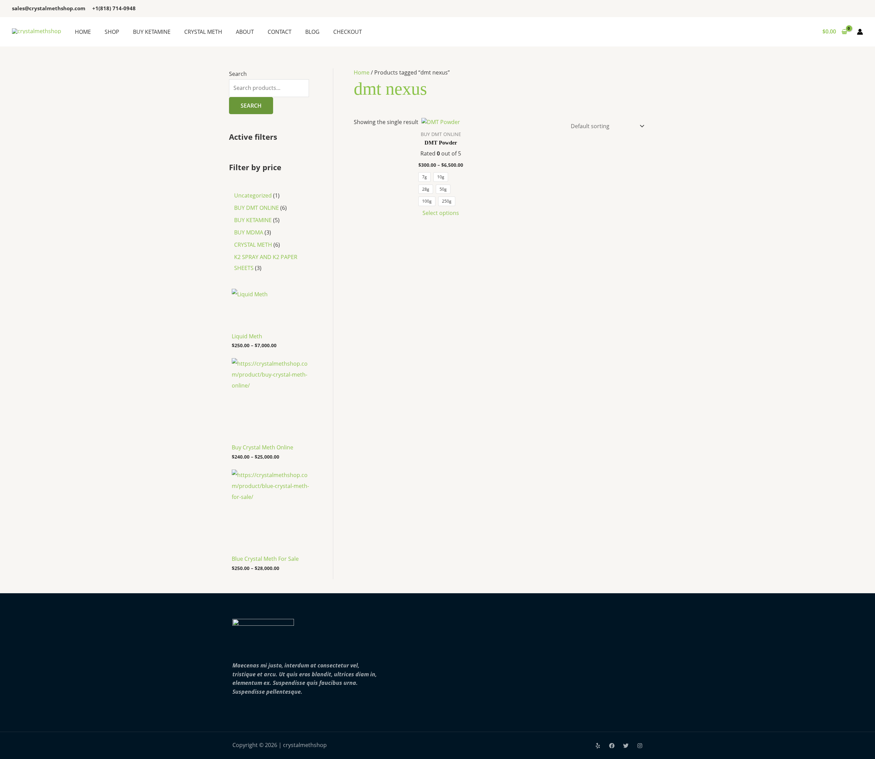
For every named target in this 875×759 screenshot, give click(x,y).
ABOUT (245, 32)
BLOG (312, 32)
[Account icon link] (860, 32)
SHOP (112, 32)
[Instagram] (640, 745)
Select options (440, 213)
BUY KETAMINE (152, 32)
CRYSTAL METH (203, 32)
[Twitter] (626, 745)
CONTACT (280, 32)
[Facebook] (612, 745)
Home (361, 72)
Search (238, 74)
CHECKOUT (347, 32)
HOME (83, 32)
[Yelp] (598, 745)
